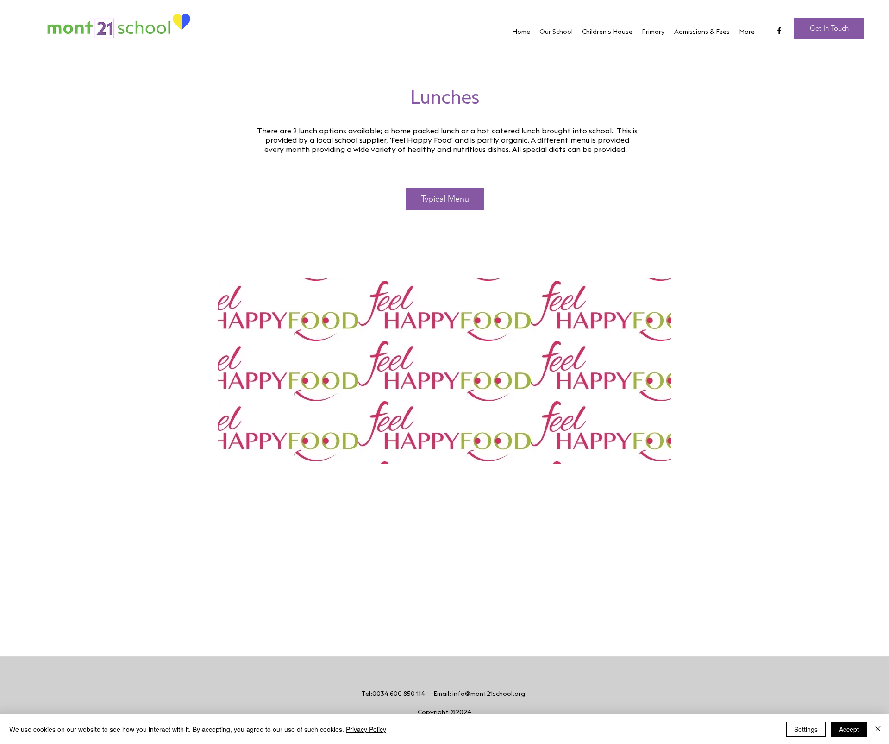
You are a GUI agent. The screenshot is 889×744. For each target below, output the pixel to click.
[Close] (877, 729)
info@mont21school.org (488, 694)
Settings (806, 729)
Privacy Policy (366, 729)
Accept (849, 729)
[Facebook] (779, 30)
